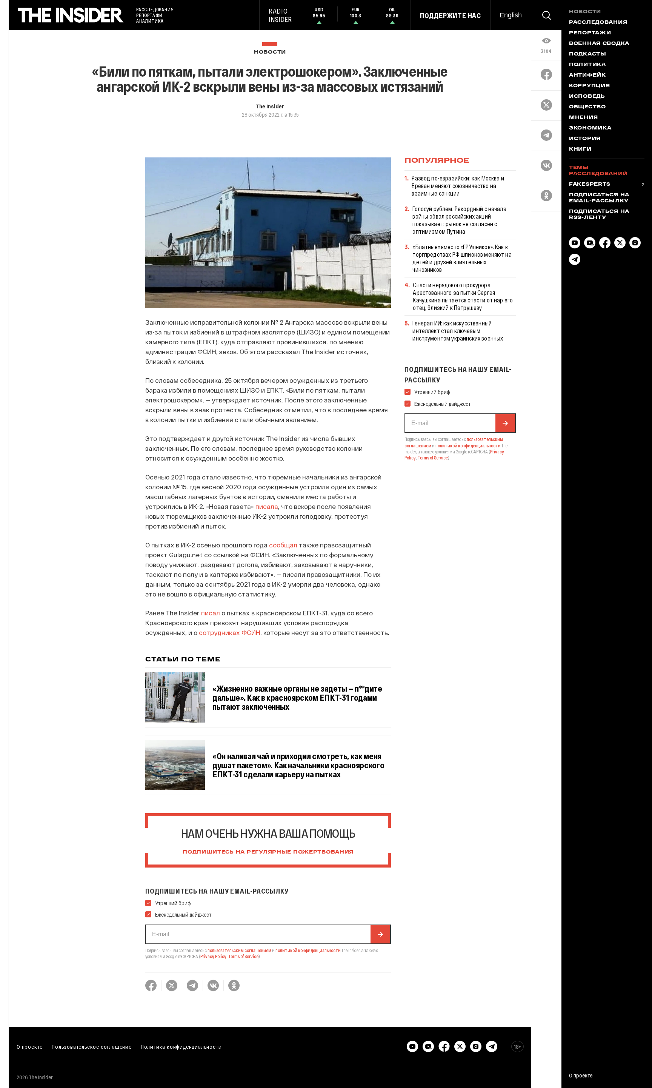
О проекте (30, 1046)
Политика (587, 65)
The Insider (270, 106)
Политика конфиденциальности (181, 1046)
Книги (580, 149)
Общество (587, 107)
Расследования (598, 22)
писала (266, 506)
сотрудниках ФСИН (229, 632)
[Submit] (380, 934)
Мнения (583, 118)
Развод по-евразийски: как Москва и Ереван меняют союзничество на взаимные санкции (458, 185)
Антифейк (587, 75)
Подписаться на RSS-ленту (599, 215)
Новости (270, 52)
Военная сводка (599, 44)
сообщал (283, 545)
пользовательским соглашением (239, 950)
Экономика (590, 128)
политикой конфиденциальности (308, 950)
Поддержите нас (450, 15)
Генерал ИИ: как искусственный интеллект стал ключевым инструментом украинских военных (457, 330)
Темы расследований (598, 171)
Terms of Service (243, 956)
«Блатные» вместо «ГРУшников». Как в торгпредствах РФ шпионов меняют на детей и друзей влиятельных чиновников (461, 258)
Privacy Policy (213, 956)
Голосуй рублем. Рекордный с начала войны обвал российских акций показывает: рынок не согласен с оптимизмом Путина (459, 220)
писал (210, 612)
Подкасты (587, 54)
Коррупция (589, 86)
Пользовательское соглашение (92, 1046)
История (585, 139)
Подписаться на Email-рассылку (599, 198)
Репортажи (590, 33)
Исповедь (587, 96)
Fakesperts (589, 184)
